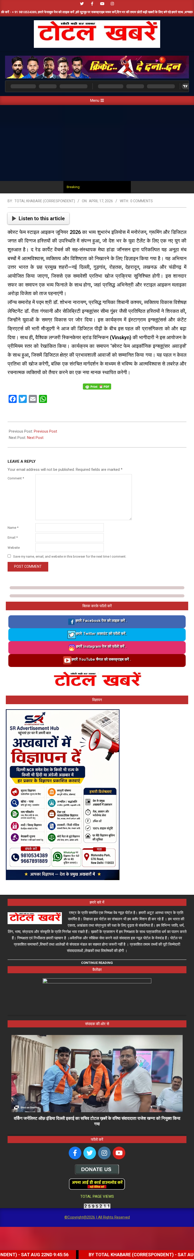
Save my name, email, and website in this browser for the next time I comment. (69, 556)
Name (13, 528)
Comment (16, 478)
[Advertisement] (97, 143)
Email (13, 537)
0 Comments (141, 201)
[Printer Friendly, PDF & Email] (97, 386)
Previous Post (45, 431)
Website (14, 548)
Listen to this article (42, 218)
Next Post (35, 437)
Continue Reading (97, 963)
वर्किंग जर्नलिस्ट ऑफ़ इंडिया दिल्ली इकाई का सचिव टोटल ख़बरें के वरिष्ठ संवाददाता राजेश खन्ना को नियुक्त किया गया (97, 1121)
